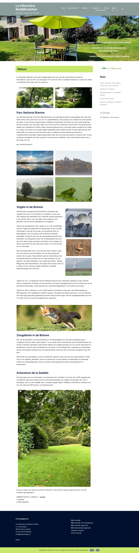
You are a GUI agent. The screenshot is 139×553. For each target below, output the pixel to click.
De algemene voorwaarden (109, 117)
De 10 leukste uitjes (107, 98)
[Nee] (137, 550)
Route (18, 540)
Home (63, 8)
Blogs (113, 8)
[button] (122, 9)
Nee (97, 550)
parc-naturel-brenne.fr (24, 144)
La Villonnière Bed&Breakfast (26, 7)
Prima (92, 550)
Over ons (106, 8)
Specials (84, 8)
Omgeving (95, 8)
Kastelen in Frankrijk (107, 89)
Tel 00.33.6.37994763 (23, 532)
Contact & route (100, 10)
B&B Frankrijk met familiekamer (82, 523)
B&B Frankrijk (75, 520)
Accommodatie (72, 8)
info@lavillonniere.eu (23, 534)
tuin (56, 80)
